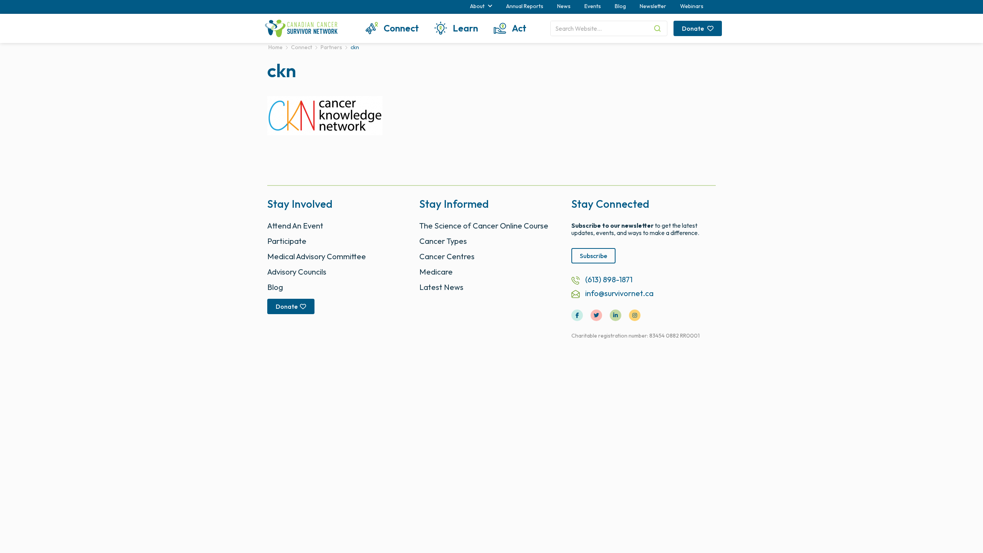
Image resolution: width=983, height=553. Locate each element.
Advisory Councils (296, 271)
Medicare (436, 271)
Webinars (691, 6)
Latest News (441, 287)
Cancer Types (443, 241)
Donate (693, 28)
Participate (286, 241)
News (564, 6)
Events (592, 6)
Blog (620, 6)
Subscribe (593, 256)
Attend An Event (295, 225)
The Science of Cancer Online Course (483, 225)
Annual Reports (524, 6)
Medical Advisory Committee (316, 256)
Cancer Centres (447, 256)
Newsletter (653, 6)
